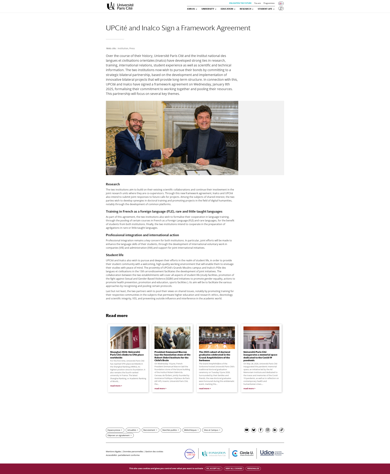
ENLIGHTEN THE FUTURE (240, 3)
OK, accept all (213, 468)
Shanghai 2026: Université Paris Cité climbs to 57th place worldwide (127, 355)
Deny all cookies (234, 468)
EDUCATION (227, 9)
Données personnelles (133, 451)
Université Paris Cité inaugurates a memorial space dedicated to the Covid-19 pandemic (260, 356)
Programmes (269, 3)
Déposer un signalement (119, 435)
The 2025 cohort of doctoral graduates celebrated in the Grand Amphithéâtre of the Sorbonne (214, 356)
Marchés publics (169, 430)
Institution (123, 48)
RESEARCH (245, 9)
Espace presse (114, 430)
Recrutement (149, 430)
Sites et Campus (211, 430)
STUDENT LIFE (265, 9)
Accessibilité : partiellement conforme (123, 455)
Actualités (131, 430)
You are (257, 3)
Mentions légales (113, 451)
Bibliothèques (190, 430)
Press (132, 48)
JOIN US (191, 9)
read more (115, 385)
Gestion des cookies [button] (154, 451)
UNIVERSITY (208, 9)
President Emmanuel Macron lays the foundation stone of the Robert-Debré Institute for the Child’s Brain (172, 356)
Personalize (253, 468)
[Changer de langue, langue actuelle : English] (281, 3)
